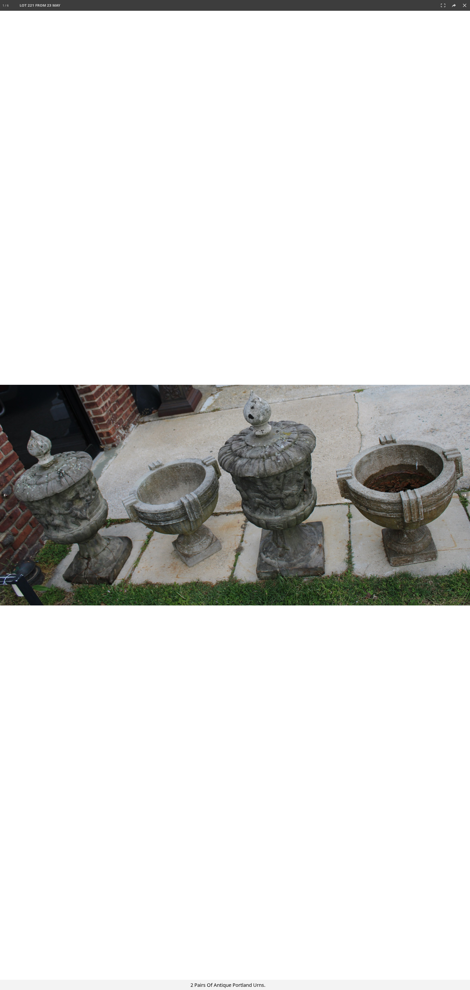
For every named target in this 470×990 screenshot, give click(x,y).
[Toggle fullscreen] (443, 5)
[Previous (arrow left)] (8, 495)
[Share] (453, 5)
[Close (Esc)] (464, 5)
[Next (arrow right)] (461, 495)
